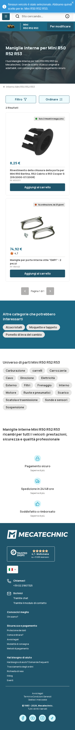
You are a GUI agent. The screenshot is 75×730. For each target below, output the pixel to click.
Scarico (63, 393)
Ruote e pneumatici (37, 393)
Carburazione (15, 371)
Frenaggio (45, 385)
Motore (11, 393)
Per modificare (60, 26)
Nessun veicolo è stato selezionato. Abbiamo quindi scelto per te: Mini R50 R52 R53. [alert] (40, 6)
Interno (64, 385)
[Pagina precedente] (25, 291)
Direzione (27, 378)
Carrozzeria (58, 371)
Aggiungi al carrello (37, 187)
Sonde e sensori (56, 400)
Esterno (11, 385)
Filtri (27, 385)
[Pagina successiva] (50, 291)
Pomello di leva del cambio (24, 335)
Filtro (18, 99)
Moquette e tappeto (43, 327)
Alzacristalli (14, 327)
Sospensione (15, 407)
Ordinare (52, 99)
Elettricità (48, 378)
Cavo (9, 378)
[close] (73, 2)
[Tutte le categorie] (6, 16)
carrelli (37, 371)
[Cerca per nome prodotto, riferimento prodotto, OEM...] (67, 16)
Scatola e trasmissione (22, 400)
